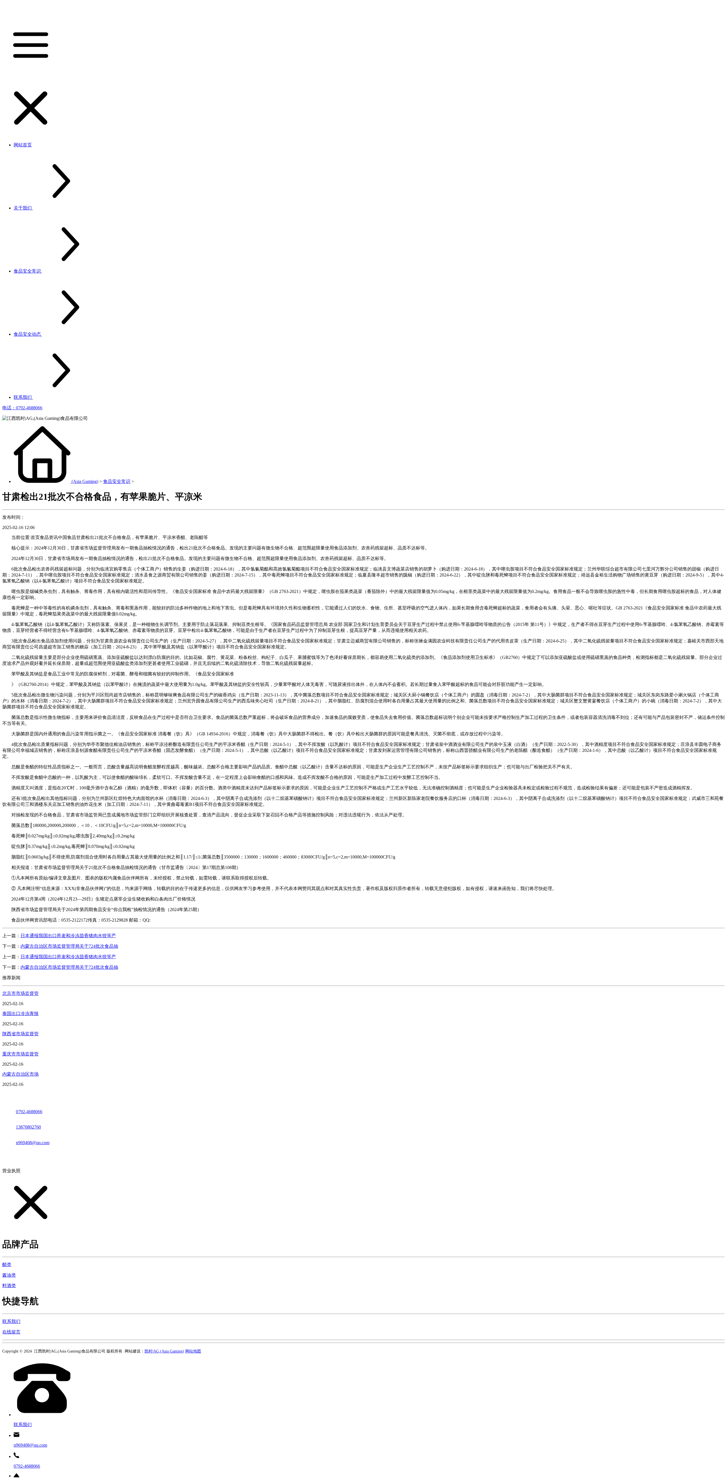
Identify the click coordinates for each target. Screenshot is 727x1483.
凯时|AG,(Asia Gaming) (164, 1351)
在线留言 (11, 1331)
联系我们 (11, 1321)
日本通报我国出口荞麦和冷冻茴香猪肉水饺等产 (68, 935)
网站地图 (193, 1351)
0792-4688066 (29, 1111)
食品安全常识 (116, 481)
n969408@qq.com (32, 1142)
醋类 (6, 1264)
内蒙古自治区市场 (20, 1074)
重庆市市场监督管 (20, 1053)
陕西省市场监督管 (20, 1033)
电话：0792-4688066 (22, 407)
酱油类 (9, 1275)
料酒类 (9, 1285)
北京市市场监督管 (20, 993)
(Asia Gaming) (85, 481)
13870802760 (28, 1127)
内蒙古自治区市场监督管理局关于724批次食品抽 (69, 946)
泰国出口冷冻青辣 (20, 1013)
